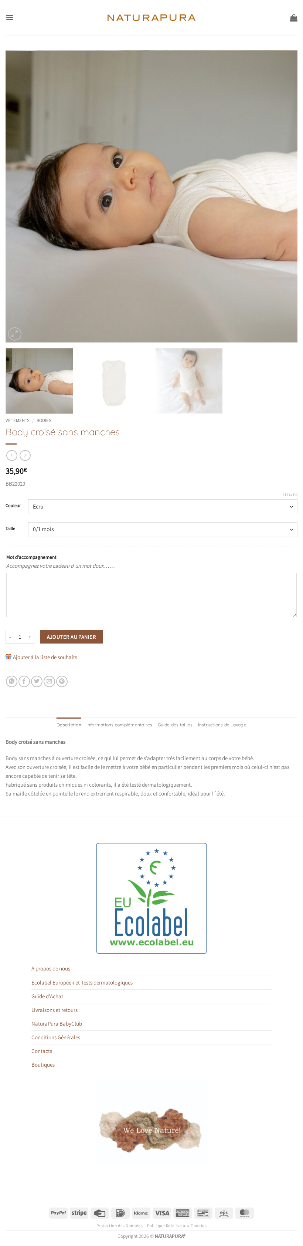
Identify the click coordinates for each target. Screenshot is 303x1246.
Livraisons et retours (54, 1009)
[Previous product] (25, 455)
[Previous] (20, 196)
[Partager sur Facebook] (24, 681)
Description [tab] (69, 724)
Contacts (41, 1050)
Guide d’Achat (47, 996)
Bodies (44, 420)
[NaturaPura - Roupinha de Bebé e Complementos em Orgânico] (152, 17)
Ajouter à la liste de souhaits (45, 657)
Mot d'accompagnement (31, 557)
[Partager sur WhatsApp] (11, 681)
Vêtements (18, 420)
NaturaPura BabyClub (56, 1023)
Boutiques (43, 1064)
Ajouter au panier (71, 636)
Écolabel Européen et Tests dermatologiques (82, 982)
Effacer (290, 494)
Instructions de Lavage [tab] (222, 724)
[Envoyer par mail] (49, 681)
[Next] (282, 196)
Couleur (13, 505)
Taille (10, 528)
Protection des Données (119, 1225)
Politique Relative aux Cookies (177, 1225)
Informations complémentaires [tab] (119, 724)
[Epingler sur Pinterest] (62, 681)
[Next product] (11, 455)
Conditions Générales (55, 1037)
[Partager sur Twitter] (36, 681)
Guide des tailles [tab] (175, 724)
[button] (10, 17)
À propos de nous (50, 968)
